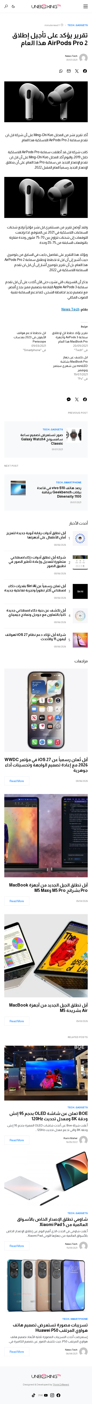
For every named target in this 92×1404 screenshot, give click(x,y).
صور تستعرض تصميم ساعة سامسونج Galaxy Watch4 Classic (41, 439)
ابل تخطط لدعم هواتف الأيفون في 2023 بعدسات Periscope (30, 337)
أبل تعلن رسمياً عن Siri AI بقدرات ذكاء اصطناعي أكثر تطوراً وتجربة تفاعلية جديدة (35, 588)
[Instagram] (52, 1395)
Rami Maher (70, 1138)
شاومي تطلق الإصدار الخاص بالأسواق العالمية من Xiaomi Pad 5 (52, 1222)
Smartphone (72, 482)
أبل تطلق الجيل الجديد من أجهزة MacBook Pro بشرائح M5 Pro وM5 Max (48, 888)
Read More (17, 781)
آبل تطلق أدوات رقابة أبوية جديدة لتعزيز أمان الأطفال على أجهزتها (36, 535)
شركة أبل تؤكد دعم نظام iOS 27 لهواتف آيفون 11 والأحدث (35, 637)
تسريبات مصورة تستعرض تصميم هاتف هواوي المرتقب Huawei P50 (50, 1328)
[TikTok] (34, 1395)
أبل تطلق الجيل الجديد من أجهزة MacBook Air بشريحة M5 (48, 1008)
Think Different (61, 1384)
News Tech (71, 55)
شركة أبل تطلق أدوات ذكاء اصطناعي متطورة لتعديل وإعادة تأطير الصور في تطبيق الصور (37, 562)
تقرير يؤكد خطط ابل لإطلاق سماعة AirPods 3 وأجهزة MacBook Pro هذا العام (70, 337)
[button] (85, 6)
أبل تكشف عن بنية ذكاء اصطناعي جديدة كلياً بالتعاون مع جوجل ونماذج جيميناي (36, 612)
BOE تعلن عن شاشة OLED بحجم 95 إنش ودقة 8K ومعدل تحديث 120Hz (48, 1116)
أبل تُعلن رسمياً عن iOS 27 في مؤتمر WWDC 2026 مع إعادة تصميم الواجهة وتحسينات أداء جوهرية (46, 765)
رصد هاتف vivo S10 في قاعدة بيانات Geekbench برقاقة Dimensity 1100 (59, 492)
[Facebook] (58, 1395)
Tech (70, 25)
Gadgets (82, 25)
